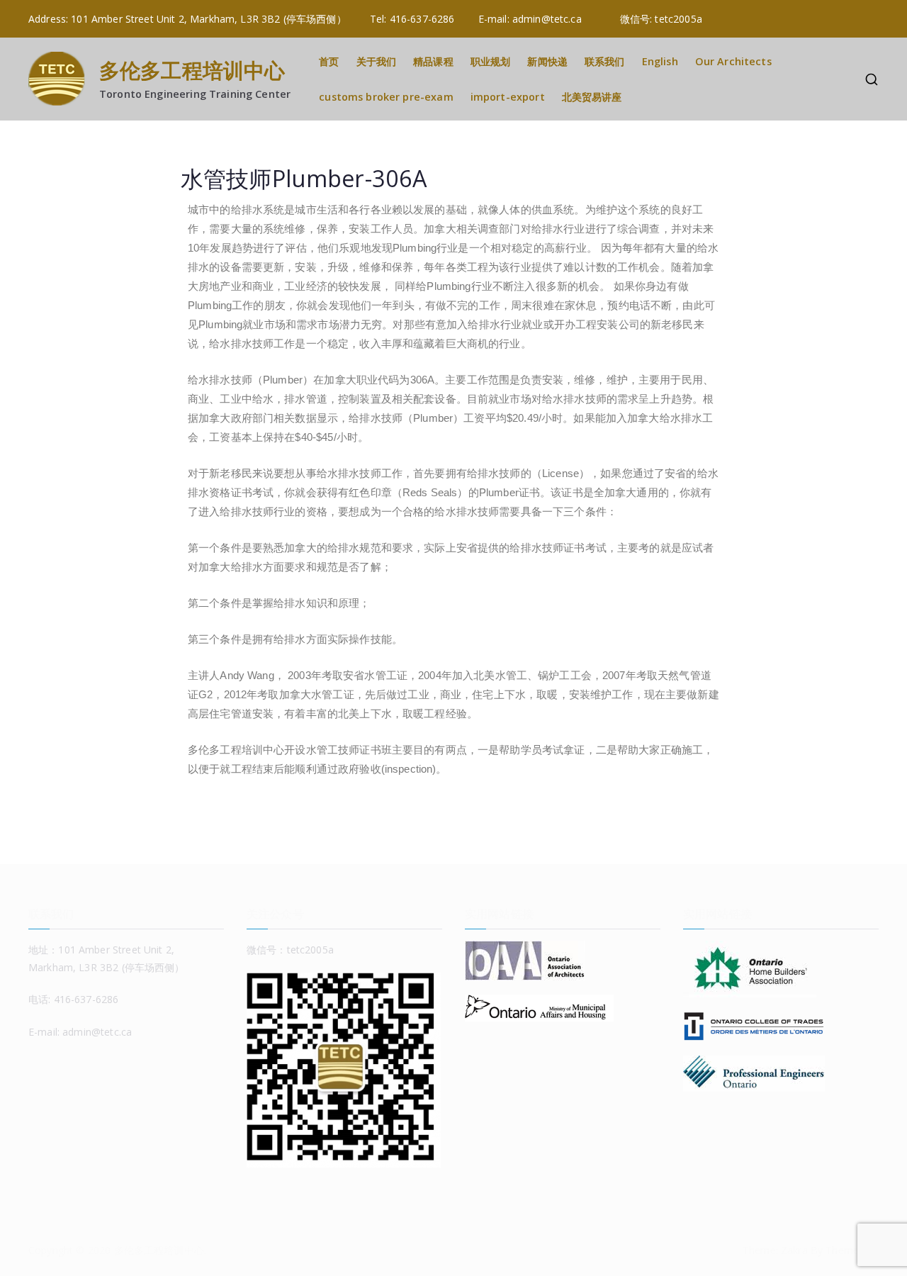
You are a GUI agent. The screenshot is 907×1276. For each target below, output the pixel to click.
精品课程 (433, 61)
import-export (508, 96)
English (660, 61)
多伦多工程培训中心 (192, 70)
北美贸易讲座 (592, 96)
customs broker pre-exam (386, 96)
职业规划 (491, 61)
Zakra (794, 1250)
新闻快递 (547, 61)
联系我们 (605, 61)
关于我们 (376, 61)
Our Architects (733, 61)
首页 (329, 61)
